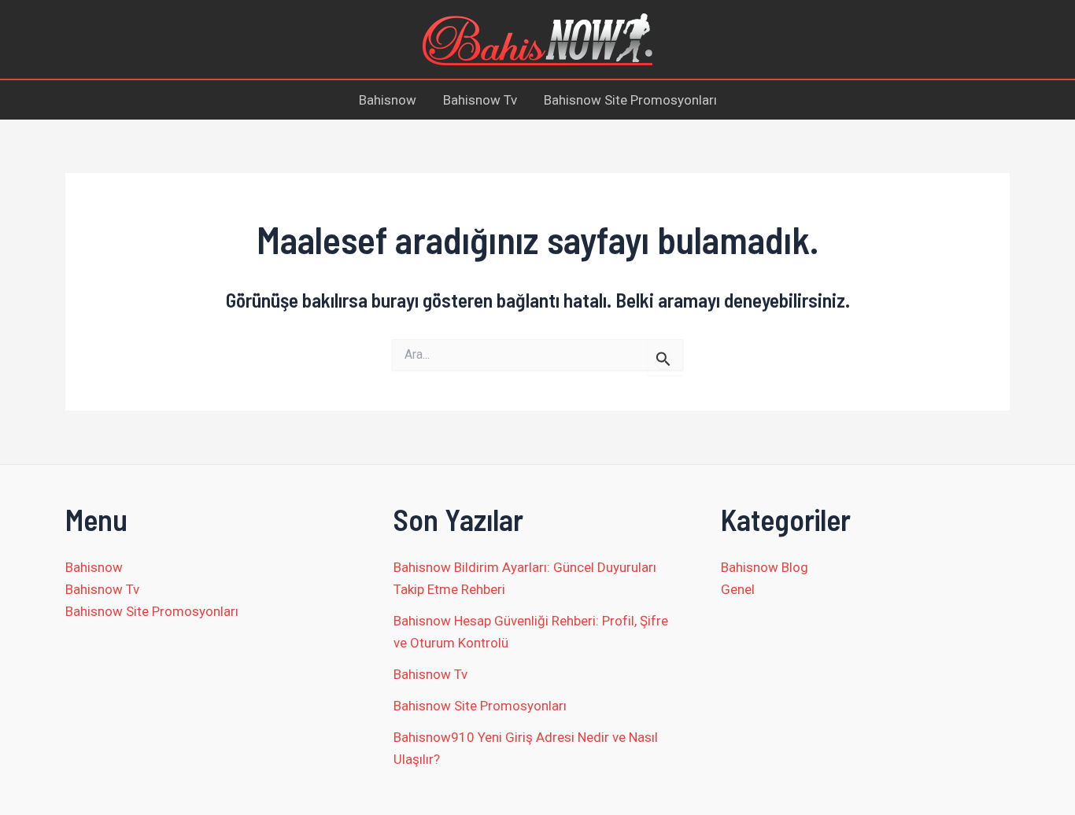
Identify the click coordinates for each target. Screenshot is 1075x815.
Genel (738, 589)
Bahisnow (387, 100)
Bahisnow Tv (480, 100)
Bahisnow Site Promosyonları (630, 100)
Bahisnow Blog (764, 567)
